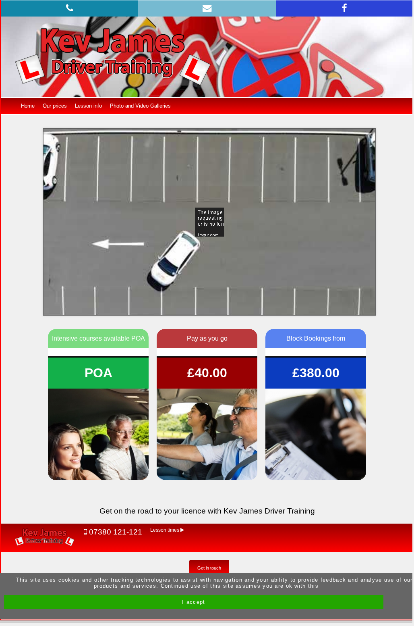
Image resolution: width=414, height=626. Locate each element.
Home (28, 106)
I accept (193, 602)
